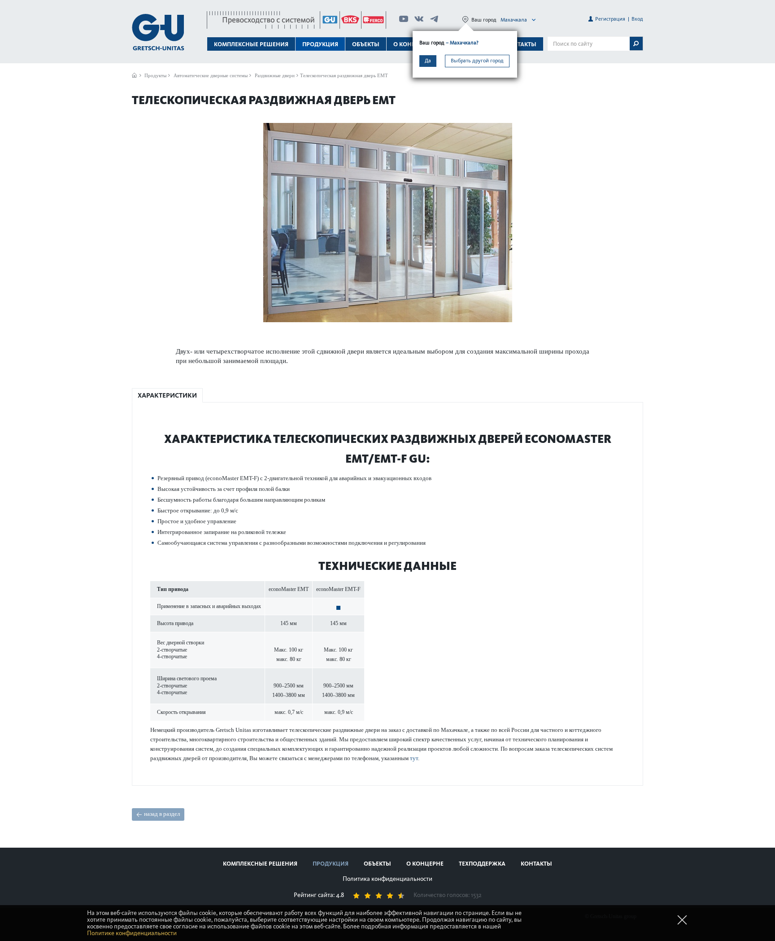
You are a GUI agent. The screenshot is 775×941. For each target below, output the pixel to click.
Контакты (520, 44)
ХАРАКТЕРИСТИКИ (167, 395)
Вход (637, 19)
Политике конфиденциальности (132, 933)
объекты (365, 44)
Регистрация (610, 19)
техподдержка (482, 863)
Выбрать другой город (477, 60)
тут (414, 758)
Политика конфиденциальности (387, 879)
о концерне (425, 863)
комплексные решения (260, 863)
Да (428, 60)
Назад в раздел (162, 813)
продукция (330, 863)
